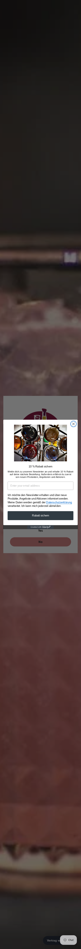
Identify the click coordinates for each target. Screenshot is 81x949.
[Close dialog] (73, 424)
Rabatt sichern (40, 515)
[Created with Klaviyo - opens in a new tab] (40, 527)
